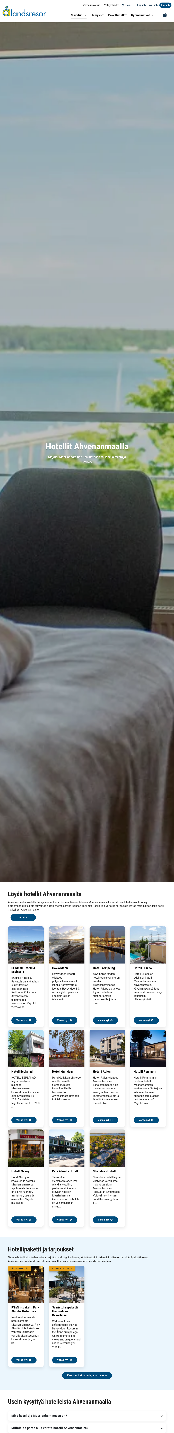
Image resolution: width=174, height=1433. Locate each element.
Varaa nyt (22, 1020)
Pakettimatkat (117, 15)
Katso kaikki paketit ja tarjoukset (87, 1375)
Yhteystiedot (111, 5)
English (141, 5)
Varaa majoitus (91, 5)
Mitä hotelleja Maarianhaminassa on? (39, 1415)
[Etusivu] (24, 11)
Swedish (153, 5)
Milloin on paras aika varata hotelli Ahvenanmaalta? (49, 1428)
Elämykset (98, 15)
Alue (22, 917)
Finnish (165, 5)
